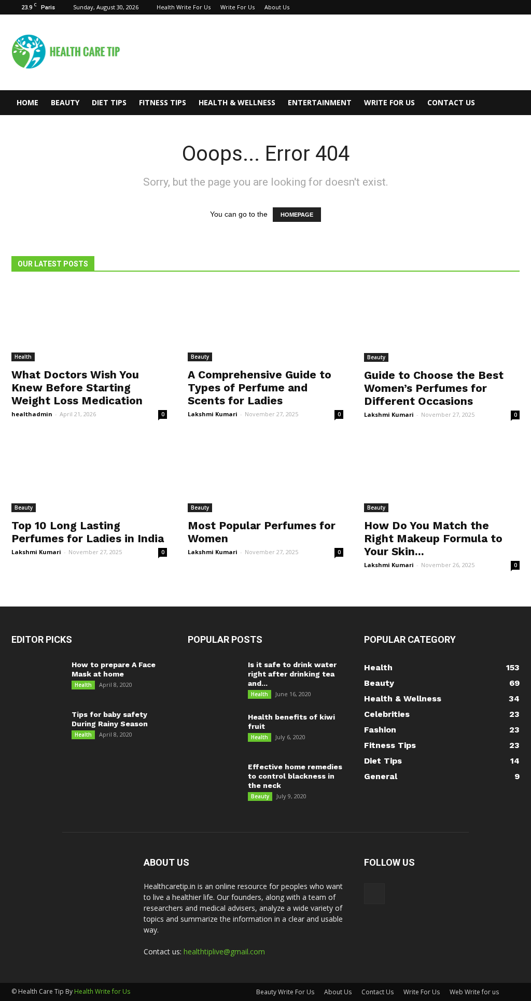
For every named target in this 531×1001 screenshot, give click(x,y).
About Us (276, 7)
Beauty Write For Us (285, 992)
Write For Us (237, 7)
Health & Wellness (237, 102)
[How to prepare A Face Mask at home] (35, 678)
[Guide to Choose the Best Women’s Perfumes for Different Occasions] (442, 323)
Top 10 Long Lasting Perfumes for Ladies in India (87, 532)
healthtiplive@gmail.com (224, 951)
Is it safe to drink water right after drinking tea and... (292, 673)
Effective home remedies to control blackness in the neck (295, 776)
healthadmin (31, 414)
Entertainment (320, 102)
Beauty (65, 102)
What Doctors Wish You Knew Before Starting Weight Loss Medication (77, 387)
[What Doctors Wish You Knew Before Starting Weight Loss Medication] (89, 323)
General (380, 776)
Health (23, 356)
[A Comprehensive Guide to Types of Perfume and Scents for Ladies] (265, 323)
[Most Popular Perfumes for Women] (265, 473)
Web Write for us (474, 992)
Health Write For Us (184, 7)
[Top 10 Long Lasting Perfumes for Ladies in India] (89, 473)
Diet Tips (109, 102)
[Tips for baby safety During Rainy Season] (35, 728)
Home (27, 102)
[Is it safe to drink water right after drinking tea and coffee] (214, 681)
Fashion (380, 730)
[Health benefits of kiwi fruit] (214, 730)
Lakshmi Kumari (212, 414)
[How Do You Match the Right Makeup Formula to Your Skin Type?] (442, 473)
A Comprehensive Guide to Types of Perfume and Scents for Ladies (259, 387)
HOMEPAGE (297, 215)
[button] (507, 102)
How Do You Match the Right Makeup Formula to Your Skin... (433, 538)
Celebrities (387, 714)
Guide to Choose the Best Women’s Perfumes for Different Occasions (434, 388)
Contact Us (451, 102)
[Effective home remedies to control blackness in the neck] (214, 780)
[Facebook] (512, 7)
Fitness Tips (162, 102)
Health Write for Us (102, 991)
